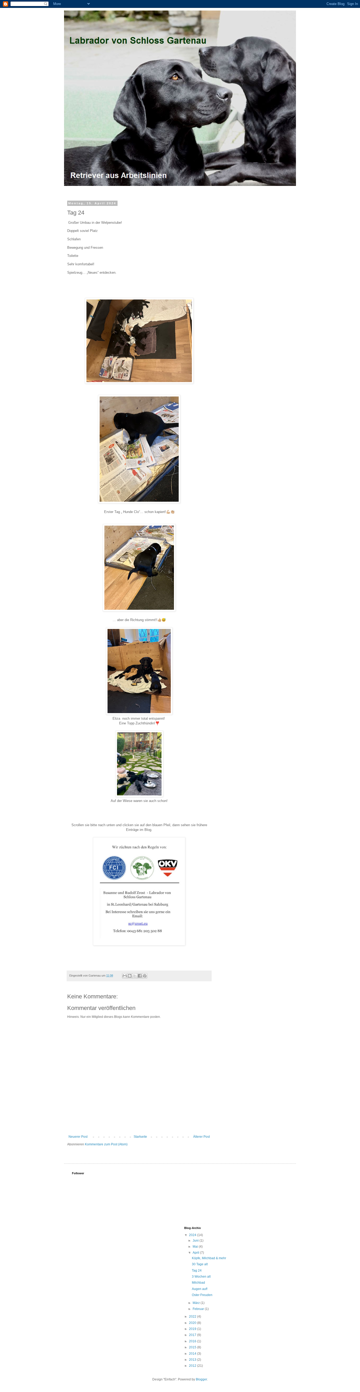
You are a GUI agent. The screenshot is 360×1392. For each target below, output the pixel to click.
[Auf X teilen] (134, 975)
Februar (199, 1309)
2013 (193, 1359)
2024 (193, 1235)
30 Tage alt (200, 1264)
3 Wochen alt (201, 1276)
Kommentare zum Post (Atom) (106, 1144)
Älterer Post (201, 1137)
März (197, 1303)
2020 (193, 1323)
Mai (196, 1246)
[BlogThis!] (129, 975)
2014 (193, 1353)
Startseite (140, 1137)
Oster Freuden (202, 1295)
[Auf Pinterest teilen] (144, 975)
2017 (193, 1335)
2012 (193, 1366)
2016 (193, 1341)
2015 (193, 1347)
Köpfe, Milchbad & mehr (209, 1258)
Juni (196, 1240)
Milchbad (198, 1282)
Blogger (201, 1379)
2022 (193, 1316)
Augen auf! (199, 1289)
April (196, 1252)
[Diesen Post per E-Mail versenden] (124, 975)
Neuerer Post (78, 1137)
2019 (193, 1329)
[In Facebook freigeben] (139, 975)
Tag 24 (197, 1270)
